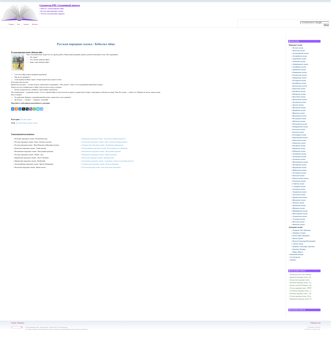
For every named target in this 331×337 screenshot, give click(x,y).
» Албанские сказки (298, 61)
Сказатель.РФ (316, 329)
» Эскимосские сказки (299, 216)
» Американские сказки (299, 64)
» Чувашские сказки (298, 205)
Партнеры (20, 323)
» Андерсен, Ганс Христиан (301, 230)
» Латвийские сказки (298, 154)
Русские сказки (25, 119)
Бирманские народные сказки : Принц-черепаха (99, 154)
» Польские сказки (297, 175)
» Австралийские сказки (300, 53)
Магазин (34, 24)
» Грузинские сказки (298, 102)
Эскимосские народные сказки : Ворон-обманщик (100, 164)
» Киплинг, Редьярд (298, 249)
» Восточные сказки (298, 97)
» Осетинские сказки (298, 173)
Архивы (26, 24)
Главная (11, 24)
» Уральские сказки (298, 194)
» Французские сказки (299, 197)
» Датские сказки (297, 105)
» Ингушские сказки (298, 108)
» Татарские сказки (298, 189)
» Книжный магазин (296, 254)
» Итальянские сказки (299, 124)
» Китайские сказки (298, 146)
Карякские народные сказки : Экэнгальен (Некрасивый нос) (103, 138)
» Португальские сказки (299, 178)
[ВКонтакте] (12, 109)
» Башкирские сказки (299, 72)
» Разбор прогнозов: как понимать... (300, 274)
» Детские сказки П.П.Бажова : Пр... (300, 285)
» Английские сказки (298, 67)
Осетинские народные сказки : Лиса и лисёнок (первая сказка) (104, 142)
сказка (29, 123)
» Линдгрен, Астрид (298, 233)
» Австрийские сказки (299, 56)
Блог (18, 24)
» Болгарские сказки (298, 80)
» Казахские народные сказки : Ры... (300, 282)
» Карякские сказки (298, 143)
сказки (35, 123)
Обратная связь (315, 323)
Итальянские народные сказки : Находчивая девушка (101, 151)
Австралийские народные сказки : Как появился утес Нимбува (104, 148)
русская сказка (21, 123)
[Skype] (38, 109)
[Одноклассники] (16, 109)
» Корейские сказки (298, 148)
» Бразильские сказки (299, 86)
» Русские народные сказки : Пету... (300, 296)
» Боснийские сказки (298, 83)
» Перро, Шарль (297, 252)
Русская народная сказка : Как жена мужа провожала (101, 167)
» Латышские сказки (298, 156)
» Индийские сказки (298, 110)
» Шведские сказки (298, 208)
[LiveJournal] (27, 109)
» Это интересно (294, 257)
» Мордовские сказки (298, 167)
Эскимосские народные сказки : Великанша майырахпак (102, 145)
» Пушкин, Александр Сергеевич (303, 246)
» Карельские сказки (298, 140)
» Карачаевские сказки (299, 137)
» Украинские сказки (298, 192)
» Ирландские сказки (298, 116)
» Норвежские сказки (298, 170)
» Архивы (292, 260)
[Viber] (30, 109)
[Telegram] (41, 109)
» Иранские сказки (298, 113)
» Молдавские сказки (298, 165)
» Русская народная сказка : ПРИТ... (301, 288)
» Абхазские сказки (298, 50)
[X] (23, 109)
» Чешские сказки (297, 203)
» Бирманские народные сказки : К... (300, 299)
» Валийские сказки (298, 91)
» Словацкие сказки (298, 186)
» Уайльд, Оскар (297, 244)
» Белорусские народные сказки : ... (300, 280)
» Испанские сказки (298, 121)
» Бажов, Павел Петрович (300, 236)
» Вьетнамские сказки (299, 99)
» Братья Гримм (297, 238)
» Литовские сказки (298, 159)
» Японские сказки (298, 224)
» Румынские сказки (298, 181)
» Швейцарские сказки (299, 211)
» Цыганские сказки (298, 200)
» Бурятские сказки (298, 88)
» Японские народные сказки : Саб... (300, 293)
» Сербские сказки (297, 184)
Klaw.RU (317, 327)
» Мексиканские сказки (299, 162)
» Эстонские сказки (298, 219)
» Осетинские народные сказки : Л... (300, 291)
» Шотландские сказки (299, 214)
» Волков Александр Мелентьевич (303, 241)
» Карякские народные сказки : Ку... (300, 277)
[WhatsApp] (34, 109)
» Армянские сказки (298, 69)
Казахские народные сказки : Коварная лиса (98, 157)
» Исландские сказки (298, 118)
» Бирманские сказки (298, 78)
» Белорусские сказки (299, 75)
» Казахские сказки (298, 129)
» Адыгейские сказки (298, 59)
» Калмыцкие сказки (298, 135)
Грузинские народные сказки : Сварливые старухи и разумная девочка (108, 161)
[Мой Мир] (19, 109)
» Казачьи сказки (297, 132)
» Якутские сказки (297, 222)
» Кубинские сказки (298, 151)
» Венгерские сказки (298, 94)
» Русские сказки (297, 48)
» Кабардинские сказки (299, 127)
